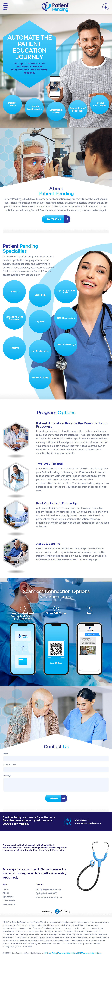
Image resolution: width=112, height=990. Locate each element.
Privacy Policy (51, 953)
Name (5, 753)
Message (7, 775)
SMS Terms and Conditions (89, 953)
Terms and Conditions (67, 953)
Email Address (9, 764)
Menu (5, 9)
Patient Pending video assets (52, 555)
